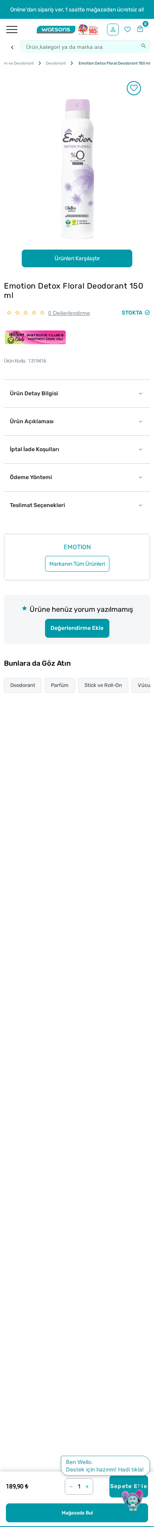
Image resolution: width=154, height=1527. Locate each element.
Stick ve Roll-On (103, 685)
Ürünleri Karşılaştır (77, 258)
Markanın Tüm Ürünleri (77, 564)
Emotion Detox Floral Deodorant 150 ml (114, 63)
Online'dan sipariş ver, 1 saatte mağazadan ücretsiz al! (77, 9)
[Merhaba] (113, 29)
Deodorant (22, 685)
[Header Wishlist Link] (127, 29)
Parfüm (60, 685)
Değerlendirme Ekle (77, 628)
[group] (77, 169)
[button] (77, 393)
